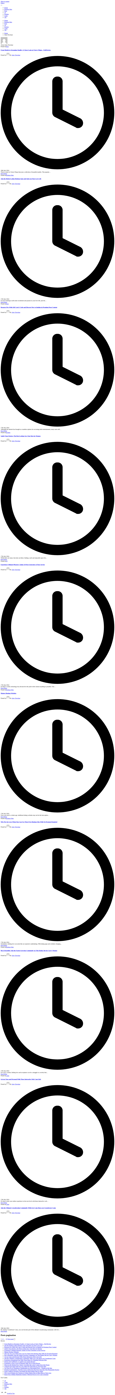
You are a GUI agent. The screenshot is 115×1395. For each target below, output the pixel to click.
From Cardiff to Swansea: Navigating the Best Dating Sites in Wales (23, 1371)
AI (6, 561)
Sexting (8, 432)
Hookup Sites (10, 175)
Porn (7, 46)
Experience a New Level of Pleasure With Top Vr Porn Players (22, 1363)
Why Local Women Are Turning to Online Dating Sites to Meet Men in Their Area (27, 1373)
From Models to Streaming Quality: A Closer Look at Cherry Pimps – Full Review (26, 50)
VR (5, 1389)
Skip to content (5, 1)
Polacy (3, 3)
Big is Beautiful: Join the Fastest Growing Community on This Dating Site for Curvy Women (29, 950)
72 (6, 1339)
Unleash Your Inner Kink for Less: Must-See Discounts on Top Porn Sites (25, 1366)
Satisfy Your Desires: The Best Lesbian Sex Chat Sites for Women (21, 436)
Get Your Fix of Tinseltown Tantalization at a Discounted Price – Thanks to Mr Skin (28, 1368)
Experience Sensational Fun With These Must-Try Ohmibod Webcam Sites (25, 1360)
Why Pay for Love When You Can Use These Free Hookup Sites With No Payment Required (29, 822)
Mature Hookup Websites (8, 693)
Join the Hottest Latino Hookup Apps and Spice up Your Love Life (21, 179)
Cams (7, 1075)
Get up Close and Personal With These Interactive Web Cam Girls (21, 1079)
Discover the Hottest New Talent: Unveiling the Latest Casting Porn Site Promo (27, 1365)
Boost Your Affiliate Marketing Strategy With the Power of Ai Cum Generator (26, 1374)
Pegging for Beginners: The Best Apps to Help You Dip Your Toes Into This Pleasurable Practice (31, 1370)
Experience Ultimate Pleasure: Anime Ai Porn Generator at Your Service (23, 564)
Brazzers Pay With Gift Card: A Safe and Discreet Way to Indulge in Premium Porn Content (29, 307)
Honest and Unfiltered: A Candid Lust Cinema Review (19, 1361)
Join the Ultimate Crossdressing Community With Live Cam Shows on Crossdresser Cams (28, 1208)
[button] (14, 1339)
